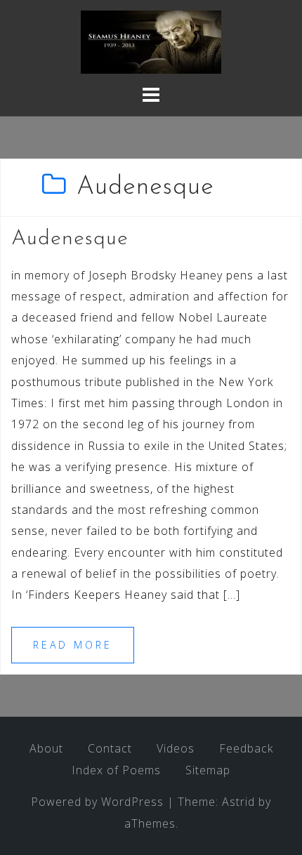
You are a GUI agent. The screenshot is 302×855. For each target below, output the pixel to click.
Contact (110, 748)
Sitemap (207, 770)
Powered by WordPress (97, 801)
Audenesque (70, 239)
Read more (72, 644)
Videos (176, 748)
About (46, 748)
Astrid (238, 801)
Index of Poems (116, 770)
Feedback (246, 748)
